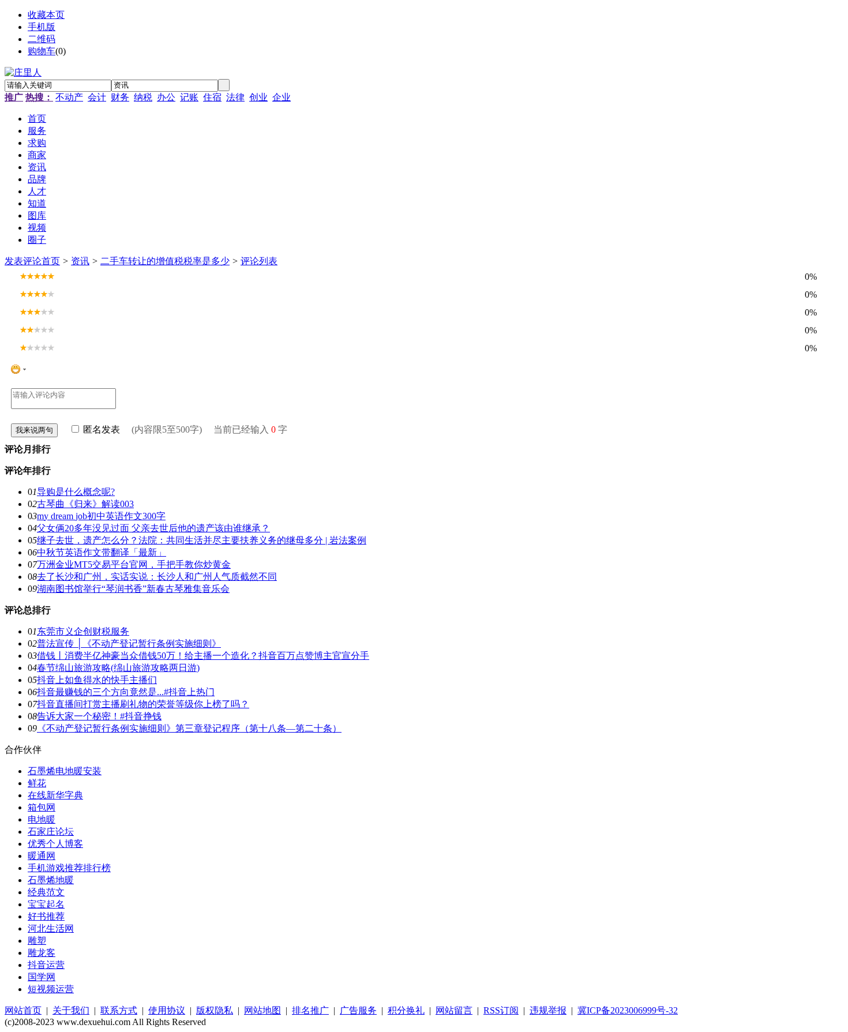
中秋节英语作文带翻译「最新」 (101, 552)
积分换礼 (406, 1010)
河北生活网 (51, 928)
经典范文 (46, 892)
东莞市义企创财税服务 (83, 631)
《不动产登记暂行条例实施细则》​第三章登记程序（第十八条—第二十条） (189, 728)
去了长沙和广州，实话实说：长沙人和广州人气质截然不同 (157, 576)
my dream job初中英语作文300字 (101, 516)
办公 (166, 97)
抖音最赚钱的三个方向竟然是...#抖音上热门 (126, 692)
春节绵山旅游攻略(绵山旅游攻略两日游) (118, 668)
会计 (97, 97)
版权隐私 (214, 1010)
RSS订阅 (501, 1010)
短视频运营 (51, 989)
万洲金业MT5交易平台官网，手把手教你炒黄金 (134, 564)
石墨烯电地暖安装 (65, 771)
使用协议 (166, 1010)
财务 (120, 97)
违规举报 (548, 1010)
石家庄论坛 (51, 831)
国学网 (41, 977)
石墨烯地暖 (51, 880)
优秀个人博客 (55, 844)
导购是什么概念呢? (76, 492)
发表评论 (23, 261)
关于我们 (70, 1010)
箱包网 (41, 807)
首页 (51, 261)
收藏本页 (46, 15)
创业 (258, 97)
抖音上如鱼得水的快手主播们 (97, 680)
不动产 (69, 97)
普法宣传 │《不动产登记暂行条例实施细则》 (129, 643)
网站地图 (262, 1010)
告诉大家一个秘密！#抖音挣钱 (99, 716)
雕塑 (37, 940)
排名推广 (310, 1010)
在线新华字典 (55, 795)
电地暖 (41, 819)
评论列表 (259, 261)
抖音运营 (46, 965)
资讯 (80, 261)
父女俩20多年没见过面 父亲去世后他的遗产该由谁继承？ (153, 528)
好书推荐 (46, 916)
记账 (189, 97)
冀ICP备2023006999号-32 (627, 1010)
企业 (281, 97)
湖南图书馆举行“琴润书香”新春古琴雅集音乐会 (133, 589)
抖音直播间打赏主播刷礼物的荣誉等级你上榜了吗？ (143, 704)
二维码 (41, 39)
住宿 (212, 97)
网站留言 (454, 1010)
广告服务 (358, 1010)
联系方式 (118, 1010)
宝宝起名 (46, 904)
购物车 (41, 51)
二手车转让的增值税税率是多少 (165, 261)
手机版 (41, 27)
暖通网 (41, 856)
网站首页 (23, 1010)
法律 (235, 97)
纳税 (143, 97)
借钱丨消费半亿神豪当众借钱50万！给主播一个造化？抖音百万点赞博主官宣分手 (203, 656)
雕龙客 (41, 953)
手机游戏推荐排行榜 (69, 868)
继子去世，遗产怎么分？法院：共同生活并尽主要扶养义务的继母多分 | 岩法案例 (201, 540)
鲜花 (37, 783)
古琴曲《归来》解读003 (85, 504)
